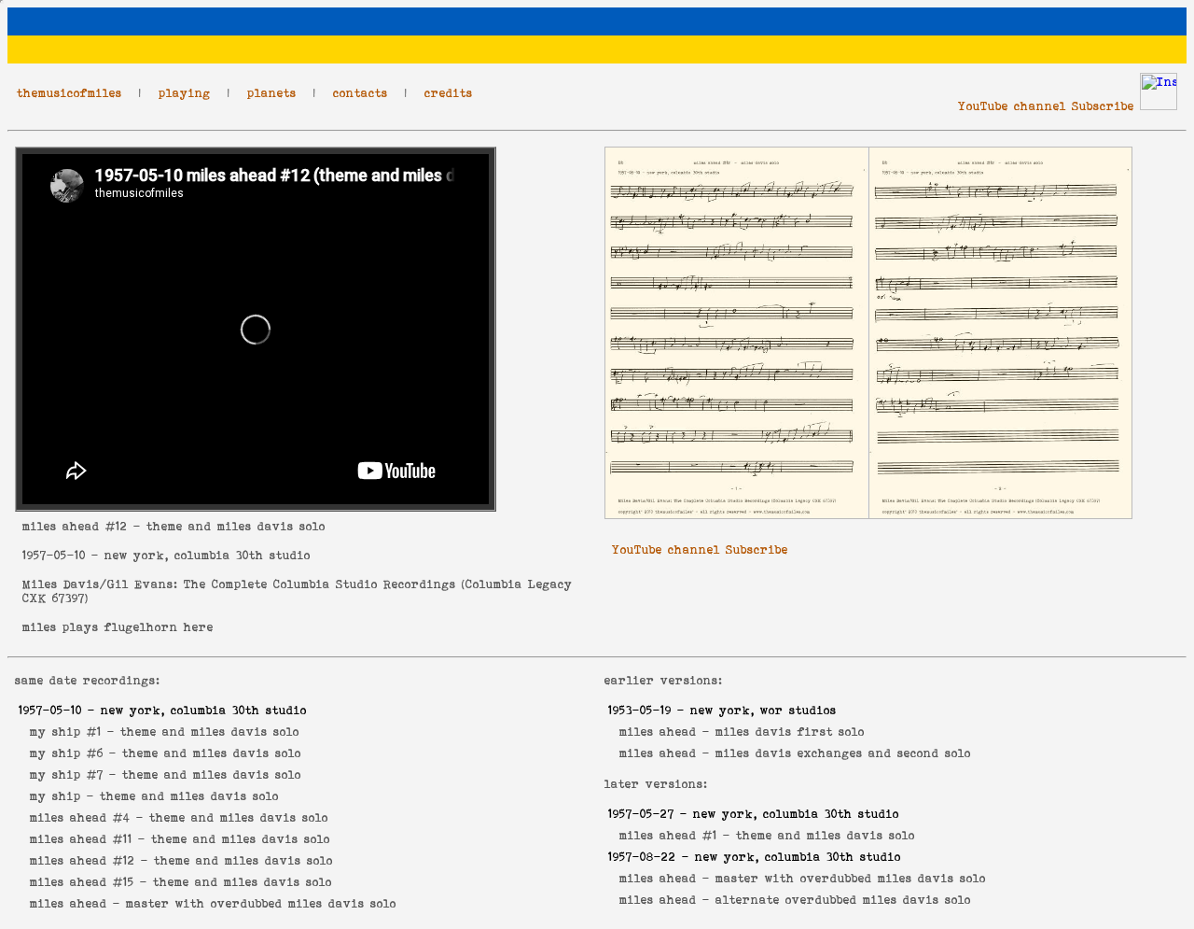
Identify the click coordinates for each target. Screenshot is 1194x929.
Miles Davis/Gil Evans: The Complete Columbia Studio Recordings (239, 584)
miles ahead (61, 526)
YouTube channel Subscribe (1046, 106)
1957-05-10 (54, 555)
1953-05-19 (640, 710)
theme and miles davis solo (209, 732)
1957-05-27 (641, 814)
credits (448, 93)
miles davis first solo (790, 732)
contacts (360, 93)
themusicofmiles (69, 93)
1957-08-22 (642, 857)
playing (185, 93)
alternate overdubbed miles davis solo (843, 900)
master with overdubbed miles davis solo (261, 903)
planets (272, 93)
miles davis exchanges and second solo (843, 753)
